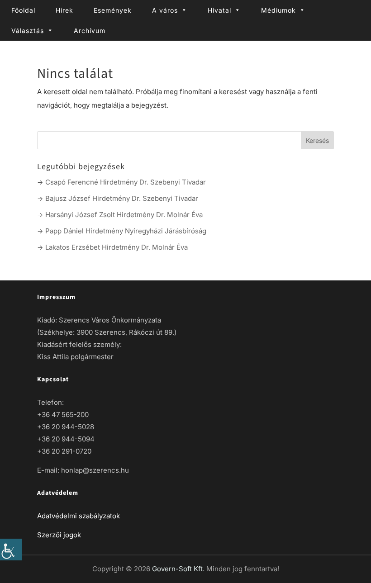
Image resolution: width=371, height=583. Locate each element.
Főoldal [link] (23, 10)
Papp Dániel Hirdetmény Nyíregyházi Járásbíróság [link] (125, 231)
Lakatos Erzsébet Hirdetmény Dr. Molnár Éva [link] (116, 247)
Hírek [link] (64, 10)
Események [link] (113, 10)
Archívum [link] (89, 30)
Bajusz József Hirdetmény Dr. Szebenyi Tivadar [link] (121, 198)
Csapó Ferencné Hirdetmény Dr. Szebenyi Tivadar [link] (125, 182)
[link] (11, 549)
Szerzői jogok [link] (59, 535)
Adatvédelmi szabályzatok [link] (78, 516)
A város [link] (165, 10)
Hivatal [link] (219, 10)
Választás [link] (27, 30)
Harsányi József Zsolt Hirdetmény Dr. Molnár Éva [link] (124, 214)
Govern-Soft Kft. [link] (179, 568)
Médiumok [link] (278, 10)
